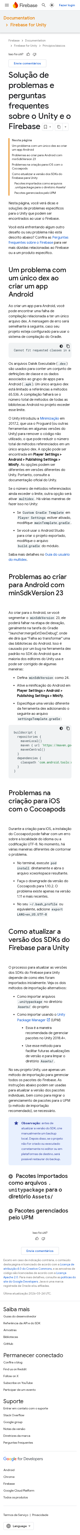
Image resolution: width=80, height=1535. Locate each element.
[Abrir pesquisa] (43, 5)
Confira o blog (12, 1362)
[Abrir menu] (7, 5)
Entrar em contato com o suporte (25, 1408)
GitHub (8, 1344)
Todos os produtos (15, 1497)
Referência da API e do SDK (21, 1323)
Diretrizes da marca (16, 1436)
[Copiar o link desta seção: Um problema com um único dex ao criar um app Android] (37, 294)
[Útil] (28, 54)
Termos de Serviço (15, 1515)
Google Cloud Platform (18, 1490)
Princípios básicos (54, 46)
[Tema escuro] (61, 346)
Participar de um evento (19, 1390)
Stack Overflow (13, 1415)
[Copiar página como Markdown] (59, 127)
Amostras (9, 1330)
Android (9, 1470)
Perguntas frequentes (18, 1442)
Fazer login (67, 5)
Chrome (9, 1477)
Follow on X (11, 1376)
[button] (40, 1186)
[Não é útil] (34, 54)
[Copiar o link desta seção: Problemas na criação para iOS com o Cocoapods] (13, 817)
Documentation (19, 18)
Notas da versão (14, 1429)
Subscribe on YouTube (18, 1383)
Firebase (14, 40)
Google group (12, 1422)
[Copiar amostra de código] (68, 346)
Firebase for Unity (28, 25)
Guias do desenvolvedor (19, 1316)
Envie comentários (27, 63)
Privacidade (40, 1515)
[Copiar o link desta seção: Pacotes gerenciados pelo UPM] (39, 1217)
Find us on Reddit (14, 1369)
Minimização (49, 418)
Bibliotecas (10, 1337)
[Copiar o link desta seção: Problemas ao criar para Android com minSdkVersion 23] (13, 601)
